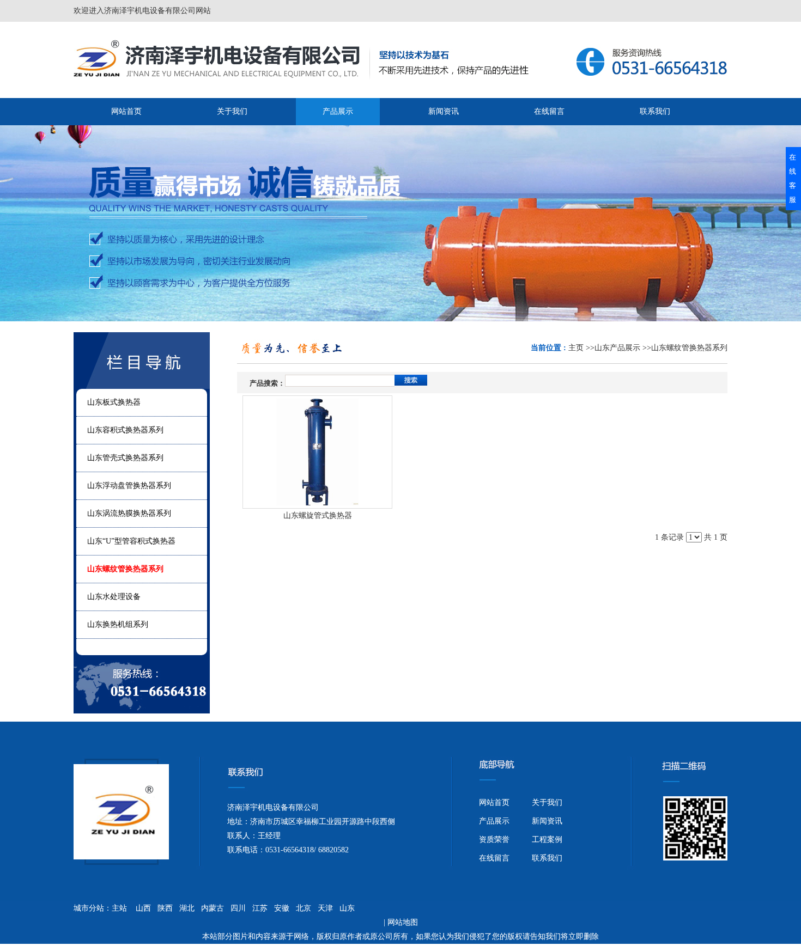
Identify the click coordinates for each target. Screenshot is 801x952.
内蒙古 (212, 908)
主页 (576, 348)
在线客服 (792, 178)
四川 (238, 908)
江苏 (260, 908)
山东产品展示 (617, 348)
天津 (325, 908)
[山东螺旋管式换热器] (317, 452)
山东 (347, 908)
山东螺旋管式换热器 (317, 515)
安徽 (281, 908)
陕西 (165, 908)
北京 (303, 908)
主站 (119, 908)
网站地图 (402, 922)
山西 (143, 908)
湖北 (187, 908)
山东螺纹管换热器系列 (689, 348)
